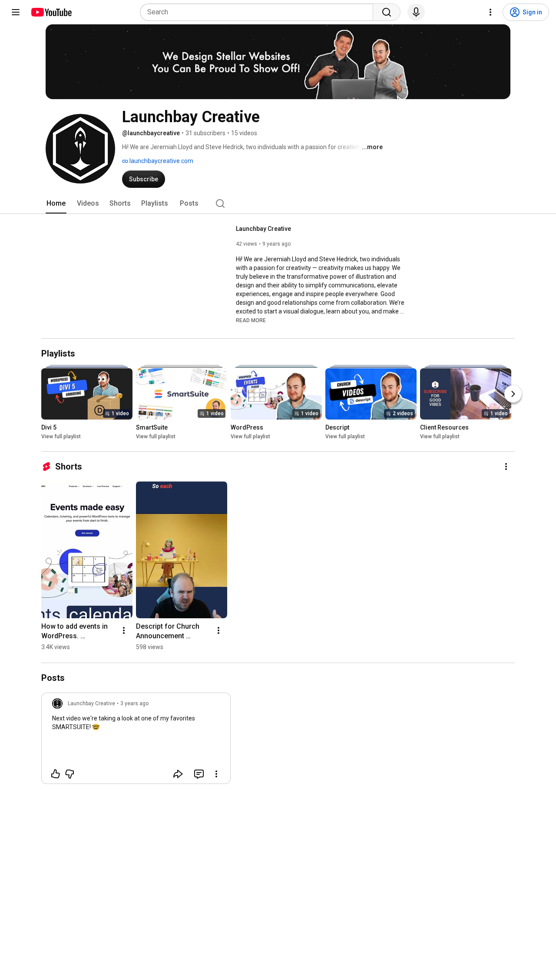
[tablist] (278, 203)
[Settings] (490, 12)
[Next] (513, 394)
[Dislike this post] (69, 774)
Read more (251, 320)
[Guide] (15, 12)
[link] (136, 740)
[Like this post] (56, 774)
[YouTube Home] (51, 12)
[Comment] (199, 774)
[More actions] (506, 466)
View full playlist (61, 437)
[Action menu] (216, 774)
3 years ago (134, 703)
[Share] (178, 774)
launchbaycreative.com (160, 160)
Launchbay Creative (263, 228)
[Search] (386, 12)
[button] (251, 320)
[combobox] (259, 12)
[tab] (56, 203)
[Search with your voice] (416, 12)
